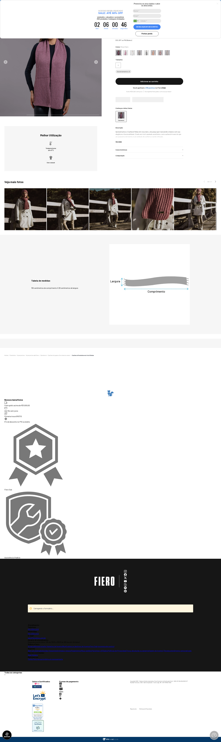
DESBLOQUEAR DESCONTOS (147, 27)
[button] (118, 67)
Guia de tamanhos (122, 74)
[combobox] (136, 21)
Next (96, 62)
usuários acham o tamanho (111, 466)
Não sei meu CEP (120, 111)
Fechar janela (147, 34)
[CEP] (148, 103)
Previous (5, 62)
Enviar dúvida (110, 701)
